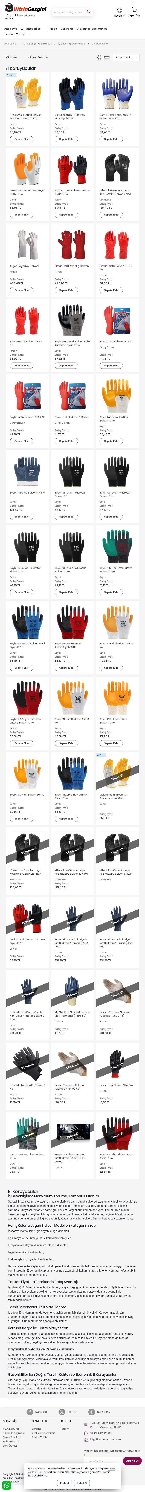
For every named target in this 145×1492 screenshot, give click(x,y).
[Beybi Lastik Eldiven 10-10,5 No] (27, 396)
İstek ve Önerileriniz (43, 1433)
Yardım (36, 1429)
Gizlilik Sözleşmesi (13, 1433)
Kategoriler (32, 29)
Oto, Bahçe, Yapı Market (91, 29)
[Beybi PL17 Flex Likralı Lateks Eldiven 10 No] (117, 547)
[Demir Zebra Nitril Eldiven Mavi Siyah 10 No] (72, 93)
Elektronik (67, 29)
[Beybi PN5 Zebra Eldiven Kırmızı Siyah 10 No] (72, 622)
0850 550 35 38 (100, 1432)
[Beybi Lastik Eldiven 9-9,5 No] (72, 396)
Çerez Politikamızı (100, 1472)
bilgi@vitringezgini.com (105, 1439)
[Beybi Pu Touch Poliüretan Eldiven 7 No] (27, 547)
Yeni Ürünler (10, 1446)
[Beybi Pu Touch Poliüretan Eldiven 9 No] (72, 471)
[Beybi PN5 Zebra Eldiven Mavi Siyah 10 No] (27, 622)
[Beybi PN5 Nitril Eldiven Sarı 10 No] (72, 698)
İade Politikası (11, 1441)
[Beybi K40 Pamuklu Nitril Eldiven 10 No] (117, 396)
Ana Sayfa (11, 29)
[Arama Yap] (89, 12)
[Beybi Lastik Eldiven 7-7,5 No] (117, 320)
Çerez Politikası (12, 1437)
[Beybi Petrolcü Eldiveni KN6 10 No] (27, 471)
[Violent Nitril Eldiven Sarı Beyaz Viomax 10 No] (117, 773)
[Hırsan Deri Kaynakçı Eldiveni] (72, 245)
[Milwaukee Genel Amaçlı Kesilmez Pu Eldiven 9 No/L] (117, 169)
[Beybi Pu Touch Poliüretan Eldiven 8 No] (117, 471)
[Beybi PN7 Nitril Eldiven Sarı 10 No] (27, 773)
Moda (53, 29)
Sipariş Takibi (39, 1437)
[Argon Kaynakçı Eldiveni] (27, 245)
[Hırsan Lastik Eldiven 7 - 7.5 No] (27, 320)
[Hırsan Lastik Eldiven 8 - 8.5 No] (117, 245)
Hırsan (8, 34)
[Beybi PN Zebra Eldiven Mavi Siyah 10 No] (72, 773)
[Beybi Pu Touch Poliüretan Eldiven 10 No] (72, 547)
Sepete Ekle (21, 139)
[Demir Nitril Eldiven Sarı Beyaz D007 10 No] (27, 169)
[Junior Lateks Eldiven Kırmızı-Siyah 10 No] (72, 169)
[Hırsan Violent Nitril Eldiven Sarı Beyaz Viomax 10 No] (27, 93)
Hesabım (119, 15)
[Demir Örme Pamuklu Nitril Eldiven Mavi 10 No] (117, 93)
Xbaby (20, 34)
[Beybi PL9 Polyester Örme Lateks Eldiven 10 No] (27, 698)
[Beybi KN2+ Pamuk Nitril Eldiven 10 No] (117, 698)
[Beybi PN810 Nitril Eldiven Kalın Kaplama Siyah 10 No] (72, 320)
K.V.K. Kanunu (11, 1429)
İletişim (64, 1429)
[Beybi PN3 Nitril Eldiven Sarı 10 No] (117, 622)
